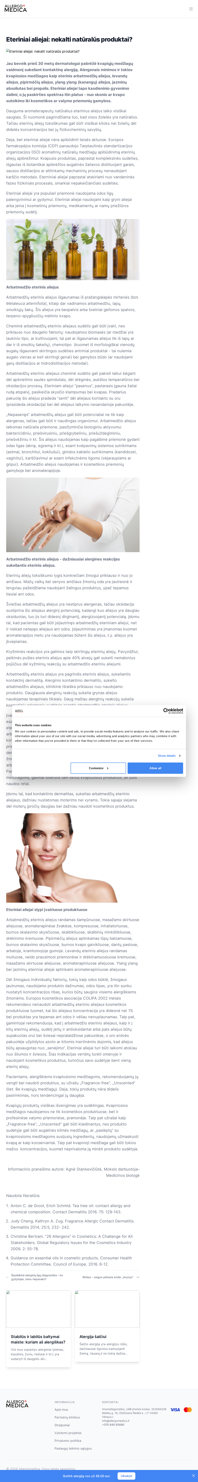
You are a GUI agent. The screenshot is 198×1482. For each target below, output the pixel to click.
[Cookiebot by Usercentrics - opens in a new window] (166, 711)
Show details (167, 755)
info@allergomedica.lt (115, 1420)
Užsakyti (126, 1476)
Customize (96, 768)
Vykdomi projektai (68, 1433)
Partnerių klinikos (67, 1417)
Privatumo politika (68, 1441)
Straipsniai (62, 1425)
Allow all (155, 768)
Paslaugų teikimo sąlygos (73, 1448)
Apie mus (61, 1409)
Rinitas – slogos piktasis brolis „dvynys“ (108, 1277)
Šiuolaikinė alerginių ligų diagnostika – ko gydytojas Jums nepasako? (37, 1277)
